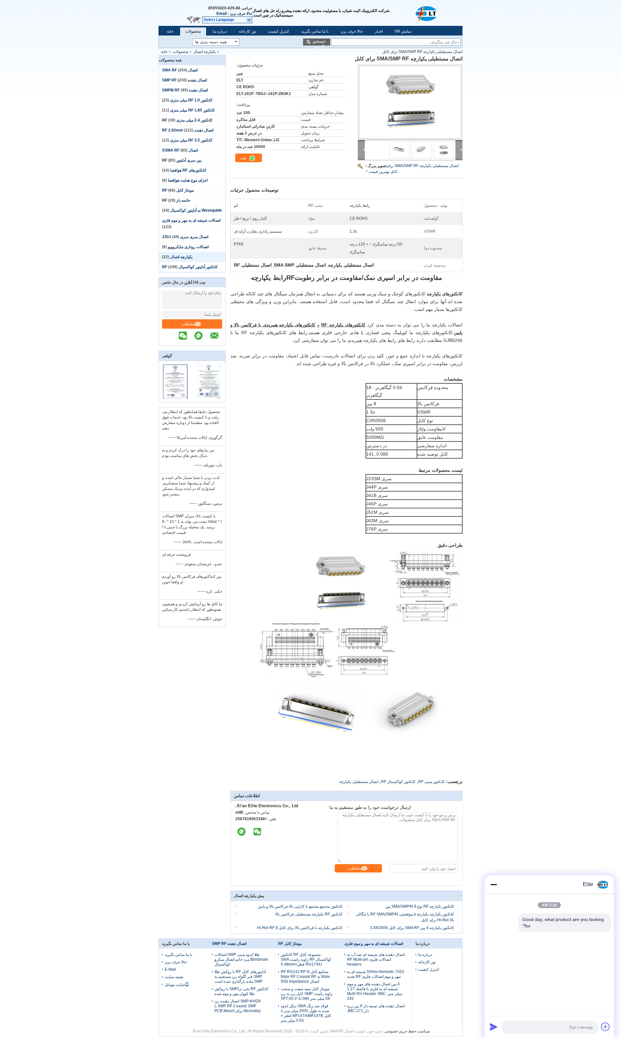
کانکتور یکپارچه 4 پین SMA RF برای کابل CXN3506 (412, 928)
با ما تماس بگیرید (315, 31)
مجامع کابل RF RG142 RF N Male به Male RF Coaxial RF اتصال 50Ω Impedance (305, 976)
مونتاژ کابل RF (178, 190)
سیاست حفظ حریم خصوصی (407, 1031)
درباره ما (220, 31)
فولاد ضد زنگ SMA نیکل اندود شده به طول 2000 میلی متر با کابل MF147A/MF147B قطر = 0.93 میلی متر (306, 1013)
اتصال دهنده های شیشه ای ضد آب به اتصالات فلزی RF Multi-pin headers (376, 959)
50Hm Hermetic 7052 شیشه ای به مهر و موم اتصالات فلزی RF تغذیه (375, 974)
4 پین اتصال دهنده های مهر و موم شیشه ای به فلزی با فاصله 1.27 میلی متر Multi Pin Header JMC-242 (374, 991)
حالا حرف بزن (241, 13)
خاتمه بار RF (176, 200)
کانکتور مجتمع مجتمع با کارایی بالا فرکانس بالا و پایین (300, 906)
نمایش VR (403, 31)
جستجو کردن (319, 42)
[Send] (493, 1027)
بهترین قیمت (379, 171)
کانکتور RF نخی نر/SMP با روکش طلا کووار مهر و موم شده (241, 991)
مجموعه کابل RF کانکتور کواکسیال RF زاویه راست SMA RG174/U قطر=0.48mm (306, 959)
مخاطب (188, 324)
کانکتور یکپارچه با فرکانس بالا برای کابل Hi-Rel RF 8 (300, 928)
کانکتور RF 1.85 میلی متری (192, 110)
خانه (170, 31)
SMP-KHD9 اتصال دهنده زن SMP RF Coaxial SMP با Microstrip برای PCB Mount (237, 1006)
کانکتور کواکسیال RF (398, 781)
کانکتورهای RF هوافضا (188, 170)
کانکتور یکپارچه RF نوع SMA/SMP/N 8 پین (419, 906)
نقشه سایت (174, 977)
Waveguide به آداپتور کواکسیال (196, 210)
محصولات (193, 31)
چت (244, 157)
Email (221, 13)
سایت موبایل (175, 984)
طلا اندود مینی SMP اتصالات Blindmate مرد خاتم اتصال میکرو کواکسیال (241, 959)
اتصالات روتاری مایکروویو (188, 247)
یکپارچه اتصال (204, 51)
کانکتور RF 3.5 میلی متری (191, 140)
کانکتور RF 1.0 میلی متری (191, 100)
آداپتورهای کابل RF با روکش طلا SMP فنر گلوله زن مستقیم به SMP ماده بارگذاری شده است (240, 976)
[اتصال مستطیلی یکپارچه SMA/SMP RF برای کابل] (410, 102)
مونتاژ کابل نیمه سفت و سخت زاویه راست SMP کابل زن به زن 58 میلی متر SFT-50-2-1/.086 (306, 994)
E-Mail (170, 969)
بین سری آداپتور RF (182, 160)
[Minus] (493, 884)
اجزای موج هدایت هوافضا (188, 180)
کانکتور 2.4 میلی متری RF (187, 120)
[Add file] (605, 1027)
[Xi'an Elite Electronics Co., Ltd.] (427, 13)
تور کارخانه (247, 31)
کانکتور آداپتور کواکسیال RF (190, 267)
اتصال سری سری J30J (185, 237)
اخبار (379, 31)
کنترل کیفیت (278, 31)
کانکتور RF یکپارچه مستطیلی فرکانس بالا (309, 914)
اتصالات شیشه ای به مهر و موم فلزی (191, 220)
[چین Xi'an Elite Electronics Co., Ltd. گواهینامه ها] (175, 398)
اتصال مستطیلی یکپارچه (358, 781)
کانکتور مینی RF (431, 781)
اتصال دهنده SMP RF (229, 943)
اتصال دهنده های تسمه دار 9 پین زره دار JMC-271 (376, 1008)
